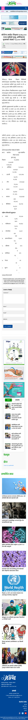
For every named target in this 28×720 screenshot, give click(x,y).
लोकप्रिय (17, 400)
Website (5, 319)
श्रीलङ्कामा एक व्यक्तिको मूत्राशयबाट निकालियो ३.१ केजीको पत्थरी (13, 618)
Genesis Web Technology (20, 718)
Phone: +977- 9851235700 (14, 697)
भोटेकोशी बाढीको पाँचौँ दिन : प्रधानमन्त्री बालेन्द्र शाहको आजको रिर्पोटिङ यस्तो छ (17, 406)
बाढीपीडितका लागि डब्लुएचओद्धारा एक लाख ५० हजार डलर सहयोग (17, 426)
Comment (6, 293)
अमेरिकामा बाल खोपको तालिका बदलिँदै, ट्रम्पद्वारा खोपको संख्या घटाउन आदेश (12, 667)
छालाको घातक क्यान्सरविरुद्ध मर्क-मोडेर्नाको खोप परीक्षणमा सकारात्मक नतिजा (13, 570)
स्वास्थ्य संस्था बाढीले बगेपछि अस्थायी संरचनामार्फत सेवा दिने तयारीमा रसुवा (16, 417)
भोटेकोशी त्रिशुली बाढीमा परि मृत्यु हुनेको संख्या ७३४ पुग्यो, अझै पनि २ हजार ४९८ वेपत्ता (17, 446)
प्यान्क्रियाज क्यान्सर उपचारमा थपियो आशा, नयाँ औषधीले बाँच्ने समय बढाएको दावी (13, 497)
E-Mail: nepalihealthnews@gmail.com (14, 695)
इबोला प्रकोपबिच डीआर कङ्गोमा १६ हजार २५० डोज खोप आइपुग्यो (13, 546)
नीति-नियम (25, 706)
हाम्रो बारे (25, 708)
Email (5, 313)
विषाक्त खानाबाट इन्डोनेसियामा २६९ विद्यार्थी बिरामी (12, 642)
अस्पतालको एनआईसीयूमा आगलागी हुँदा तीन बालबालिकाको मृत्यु (13, 521)
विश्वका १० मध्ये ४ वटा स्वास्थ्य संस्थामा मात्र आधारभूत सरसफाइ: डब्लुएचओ (12, 594)
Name (5, 306)
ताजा (8, 400)
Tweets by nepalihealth (9, 465)
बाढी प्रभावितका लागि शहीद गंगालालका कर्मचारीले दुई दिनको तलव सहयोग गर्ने (16, 436)
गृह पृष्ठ (25, 704)
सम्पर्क (25, 710)
